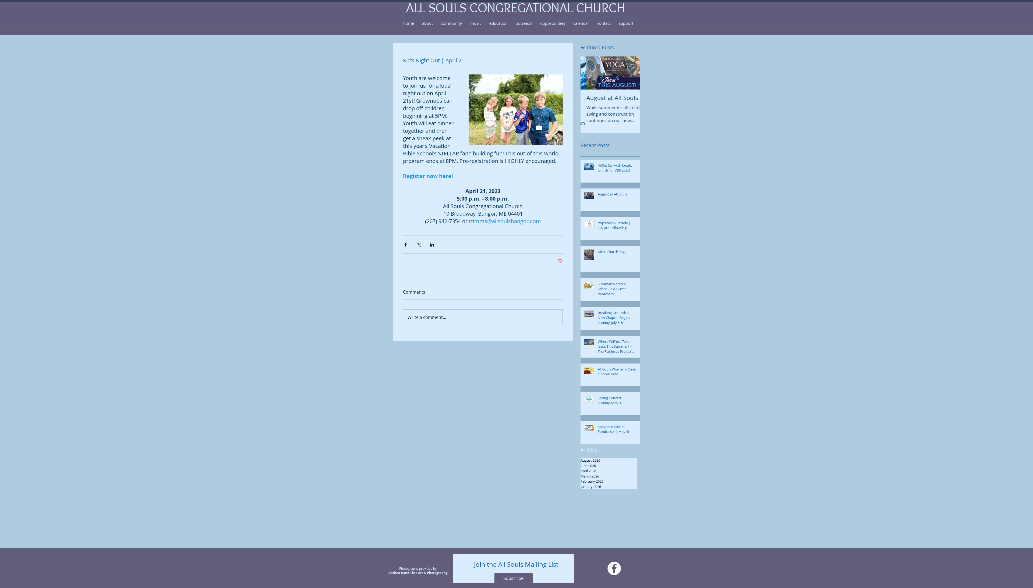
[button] (427, 23)
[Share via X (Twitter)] (418, 244)
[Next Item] (631, 73)
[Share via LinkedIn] (431, 244)
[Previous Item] (589, 73)
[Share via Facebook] (405, 244)
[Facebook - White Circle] (614, 568)
